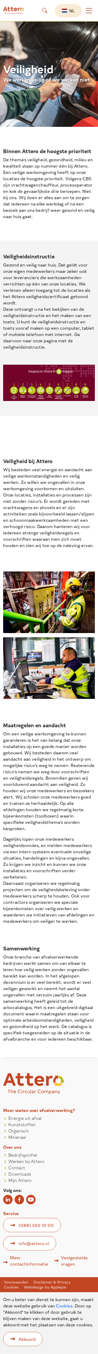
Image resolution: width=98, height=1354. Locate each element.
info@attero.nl (34, 1243)
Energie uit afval (25, 1118)
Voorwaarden (16, 1282)
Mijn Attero (20, 1180)
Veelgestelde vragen (74, 1261)
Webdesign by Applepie (45, 1287)
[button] (45, 10)
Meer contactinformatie (29, 1261)
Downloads (19, 1174)
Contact (16, 1167)
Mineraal (17, 1137)
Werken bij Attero (26, 1161)
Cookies (11, 1287)
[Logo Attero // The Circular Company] (17, 12)
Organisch (18, 1131)
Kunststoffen (22, 1124)
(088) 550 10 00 (36, 1225)
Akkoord (27, 1339)
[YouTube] (31, 1199)
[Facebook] (19, 1199)
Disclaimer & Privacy (52, 1282)
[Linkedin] (8, 1199)
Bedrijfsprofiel (22, 1155)
